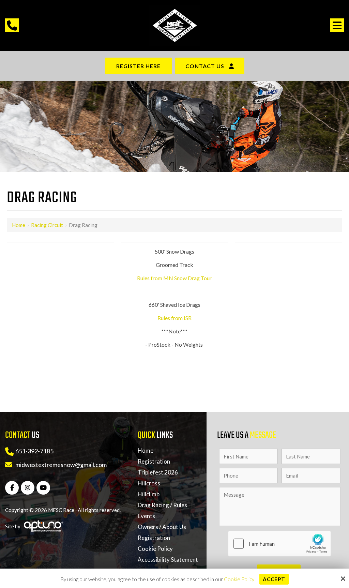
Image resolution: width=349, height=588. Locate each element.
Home (18, 225)
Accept (274, 579)
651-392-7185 (34, 451)
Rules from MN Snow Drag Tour (174, 278)
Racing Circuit (47, 225)
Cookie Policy (239, 579)
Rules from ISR (174, 318)
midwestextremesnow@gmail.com (61, 464)
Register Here (138, 66)
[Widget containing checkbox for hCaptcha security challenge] (279, 544)
